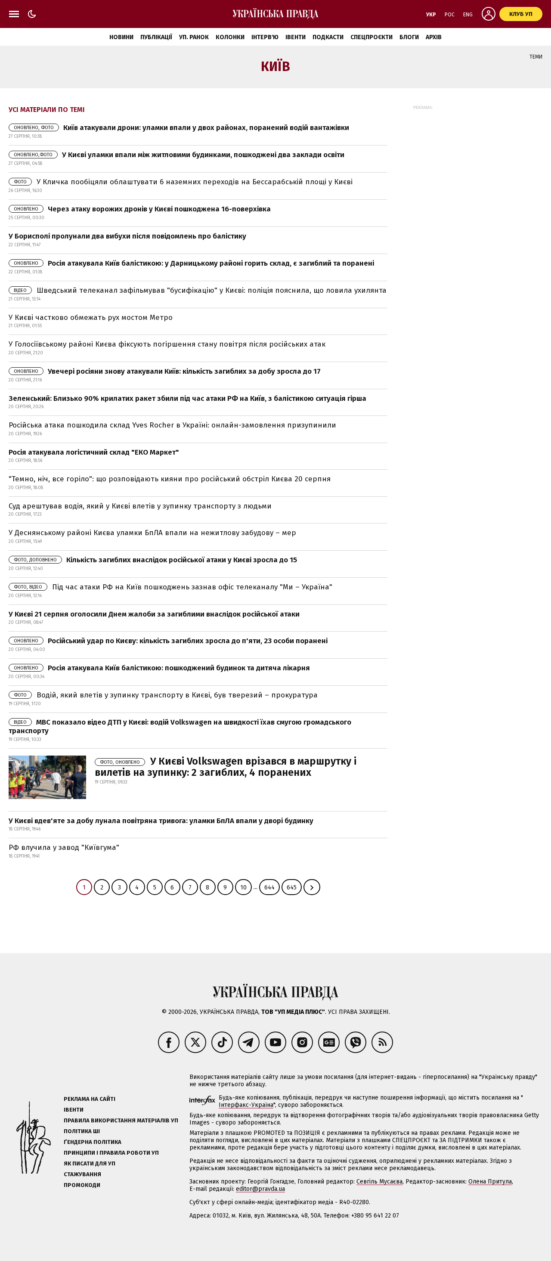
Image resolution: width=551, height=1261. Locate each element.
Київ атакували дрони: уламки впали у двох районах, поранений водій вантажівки (181, 127)
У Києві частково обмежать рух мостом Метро (91, 317)
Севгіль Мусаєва (379, 1181)
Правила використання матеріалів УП (121, 1120)
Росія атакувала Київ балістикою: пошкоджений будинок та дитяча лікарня (162, 667)
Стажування (82, 1174)
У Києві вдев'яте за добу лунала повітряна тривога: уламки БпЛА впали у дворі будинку (161, 820)
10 (243, 887)
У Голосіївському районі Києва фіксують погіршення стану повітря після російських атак (167, 344)
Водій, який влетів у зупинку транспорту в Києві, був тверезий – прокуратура (166, 695)
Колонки (230, 37)
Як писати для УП (89, 1163)
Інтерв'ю (265, 37)
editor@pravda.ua (260, 1189)
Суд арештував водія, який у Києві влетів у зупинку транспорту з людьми (140, 506)
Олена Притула (490, 1181)
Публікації (156, 37)
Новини (121, 37)
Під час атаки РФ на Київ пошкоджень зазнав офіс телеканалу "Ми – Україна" (173, 587)
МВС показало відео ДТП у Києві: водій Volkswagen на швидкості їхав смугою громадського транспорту (180, 726)
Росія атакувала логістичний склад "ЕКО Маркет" (94, 452)
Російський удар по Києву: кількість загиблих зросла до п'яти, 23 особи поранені (171, 640)
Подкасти (328, 37)
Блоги (409, 37)
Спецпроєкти (371, 37)
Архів (434, 37)
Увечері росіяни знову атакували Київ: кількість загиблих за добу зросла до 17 (167, 371)
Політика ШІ (82, 1131)
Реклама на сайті (89, 1099)
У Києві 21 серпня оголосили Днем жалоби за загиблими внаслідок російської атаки (154, 614)
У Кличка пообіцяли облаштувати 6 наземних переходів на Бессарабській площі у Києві (183, 181)
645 (292, 887)
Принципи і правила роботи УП (111, 1152)
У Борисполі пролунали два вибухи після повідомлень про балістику (127, 236)
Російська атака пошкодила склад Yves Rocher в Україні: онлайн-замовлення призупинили (172, 425)
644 (269, 887)
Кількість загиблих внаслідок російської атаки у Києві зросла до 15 (155, 559)
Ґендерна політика (92, 1142)
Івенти (295, 37)
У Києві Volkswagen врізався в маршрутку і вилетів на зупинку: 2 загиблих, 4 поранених (225, 766)
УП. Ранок (194, 37)
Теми (535, 57)
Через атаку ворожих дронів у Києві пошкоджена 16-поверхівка (142, 209)
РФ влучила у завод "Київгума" (64, 847)
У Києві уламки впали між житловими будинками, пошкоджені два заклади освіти (179, 154)
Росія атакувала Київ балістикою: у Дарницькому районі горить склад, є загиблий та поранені (194, 263)
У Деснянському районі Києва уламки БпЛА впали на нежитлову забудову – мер (152, 532)
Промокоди (82, 1185)
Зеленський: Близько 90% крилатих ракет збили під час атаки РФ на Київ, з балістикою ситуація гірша (187, 398)
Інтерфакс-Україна (246, 1105)
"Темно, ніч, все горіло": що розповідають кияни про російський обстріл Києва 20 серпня (170, 478)
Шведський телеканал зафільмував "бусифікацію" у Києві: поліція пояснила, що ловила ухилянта (200, 290)
